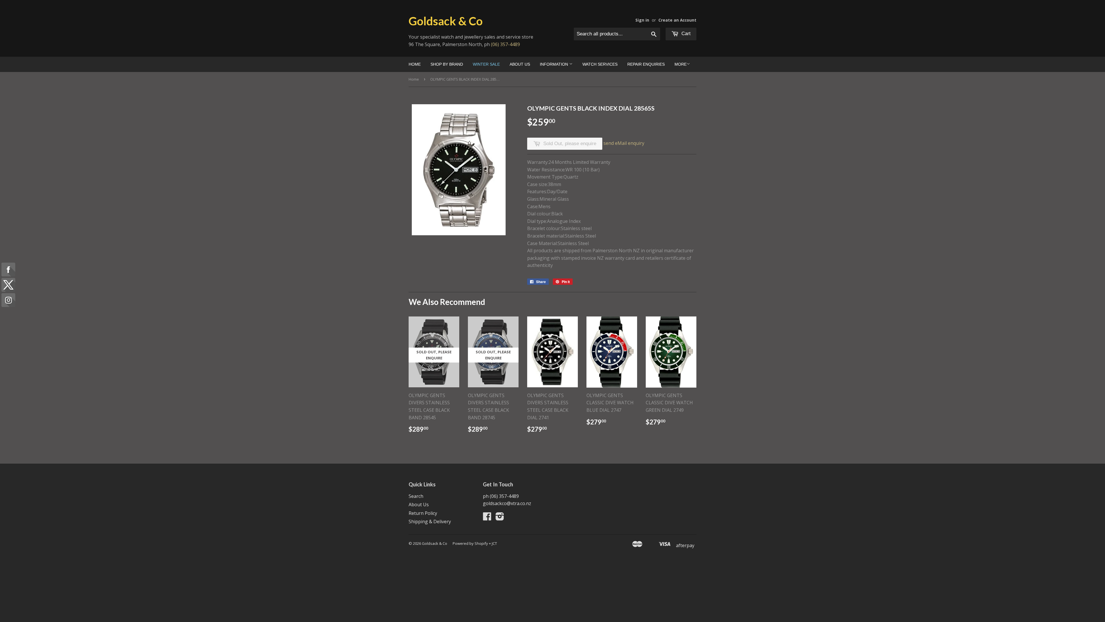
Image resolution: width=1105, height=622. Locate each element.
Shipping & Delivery (430, 521)
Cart (685, 33)
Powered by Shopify (470, 543)
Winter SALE (486, 64)
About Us (520, 64)
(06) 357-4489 (505, 44)
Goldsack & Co (446, 21)
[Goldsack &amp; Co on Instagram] (500, 518)
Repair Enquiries (646, 64)
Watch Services (600, 64)
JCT (494, 543)
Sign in (642, 20)
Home (415, 64)
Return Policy (423, 513)
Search (416, 496)
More (681, 64)
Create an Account (677, 20)
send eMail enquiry (623, 143)
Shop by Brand (446, 64)
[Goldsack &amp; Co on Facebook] (487, 518)
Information (554, 64)
